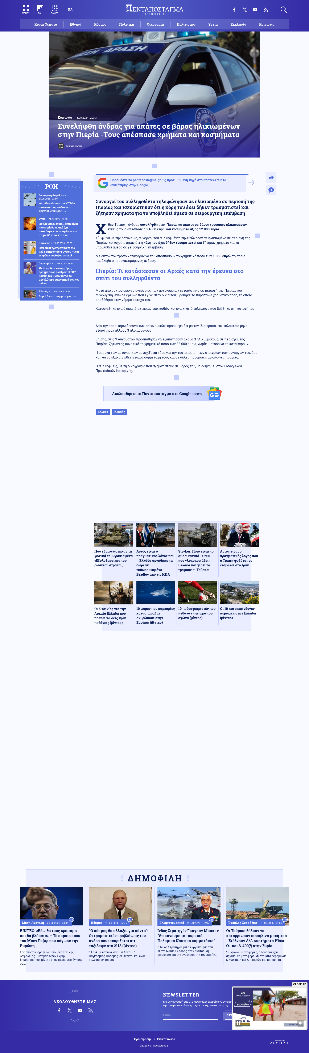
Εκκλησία (238, 24)
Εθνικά (75, 24)
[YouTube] (255, 10)
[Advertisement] (177, 472)
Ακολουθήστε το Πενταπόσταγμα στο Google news (157, 393)
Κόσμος (100, 24)
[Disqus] (177, 695)
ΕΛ (70, 9)
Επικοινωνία (166, 1039)
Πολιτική (126, 24)
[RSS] (266, 10)
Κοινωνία (267, 24)
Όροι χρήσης (143, 1039)
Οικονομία (155, 24)
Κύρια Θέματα (45, 24)
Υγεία (213, 24)
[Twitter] (245, 10)
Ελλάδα (103, 412)
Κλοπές (119, 412)
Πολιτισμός (186, 24)
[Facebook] (234, 10)
